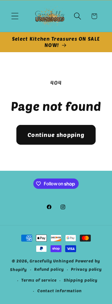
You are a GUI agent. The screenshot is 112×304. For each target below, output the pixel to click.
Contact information (59, 290)
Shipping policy (81, 280)
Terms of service (39, 280)
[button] (15, 16)
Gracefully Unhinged (52, 260)
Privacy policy (86, 269)
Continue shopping (56, 134)
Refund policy (49, 269)
